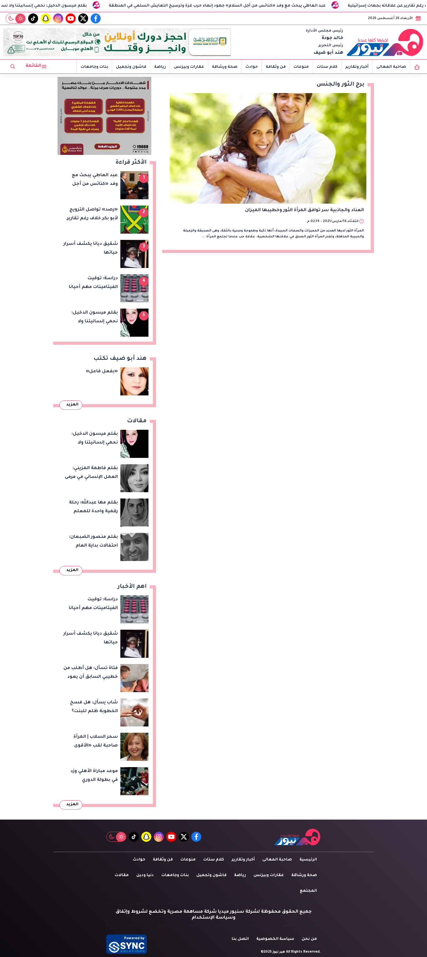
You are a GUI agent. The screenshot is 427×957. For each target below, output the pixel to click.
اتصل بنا (240, 939)
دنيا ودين (145, 875)
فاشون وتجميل (131, 67)
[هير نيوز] (385, 42)
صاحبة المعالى (391, 67)
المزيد (72, 405)
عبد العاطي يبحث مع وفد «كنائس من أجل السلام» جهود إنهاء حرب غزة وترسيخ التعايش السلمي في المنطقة (264, 6)
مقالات (122, 875)
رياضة (160, 67)
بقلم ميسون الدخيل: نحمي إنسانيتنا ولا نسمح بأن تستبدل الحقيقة (67, 6)
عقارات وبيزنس (189, 67)
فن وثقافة (276, 67)
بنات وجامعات (94, 67)
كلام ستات (327, 67)
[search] (12, 66)
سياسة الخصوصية (275, 939)
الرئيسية (308, 860)
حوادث (251, 67)
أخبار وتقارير (357, 67)
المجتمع (308, 891)
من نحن (309, 939)
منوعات (301, 67)
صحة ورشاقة (225, 67)
